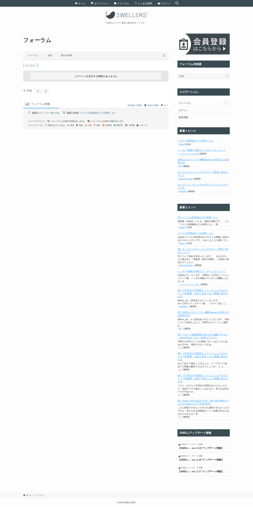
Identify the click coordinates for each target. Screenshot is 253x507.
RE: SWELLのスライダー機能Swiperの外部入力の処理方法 (203, 314)
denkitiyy (183, 191)
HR (180, 166)
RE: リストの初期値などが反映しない (198, 217)
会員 (50, 55)
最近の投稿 (66, 55)
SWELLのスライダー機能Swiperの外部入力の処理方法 (203, 161)
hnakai (182, 144)
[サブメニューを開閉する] (226, 103)
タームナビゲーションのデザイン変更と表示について (203, 174)
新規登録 (183, 117)
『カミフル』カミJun (189, 154)
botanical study (186, 179)
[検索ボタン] (177, 3)
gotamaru (183, 306)
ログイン (183, 110)
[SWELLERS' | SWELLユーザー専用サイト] (126, 15)
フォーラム (33, 55)
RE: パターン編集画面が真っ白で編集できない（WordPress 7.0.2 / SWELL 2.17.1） (203, 336)
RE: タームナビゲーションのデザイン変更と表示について (203, 251)
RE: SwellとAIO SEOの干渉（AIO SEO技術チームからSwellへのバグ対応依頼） (203, 402)
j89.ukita (55, 112)
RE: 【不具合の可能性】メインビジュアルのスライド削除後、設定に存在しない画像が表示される (203, 293)
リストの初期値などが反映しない (98, 112)
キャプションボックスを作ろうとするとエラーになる (203, 186)
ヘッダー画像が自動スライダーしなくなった (202, 150)
